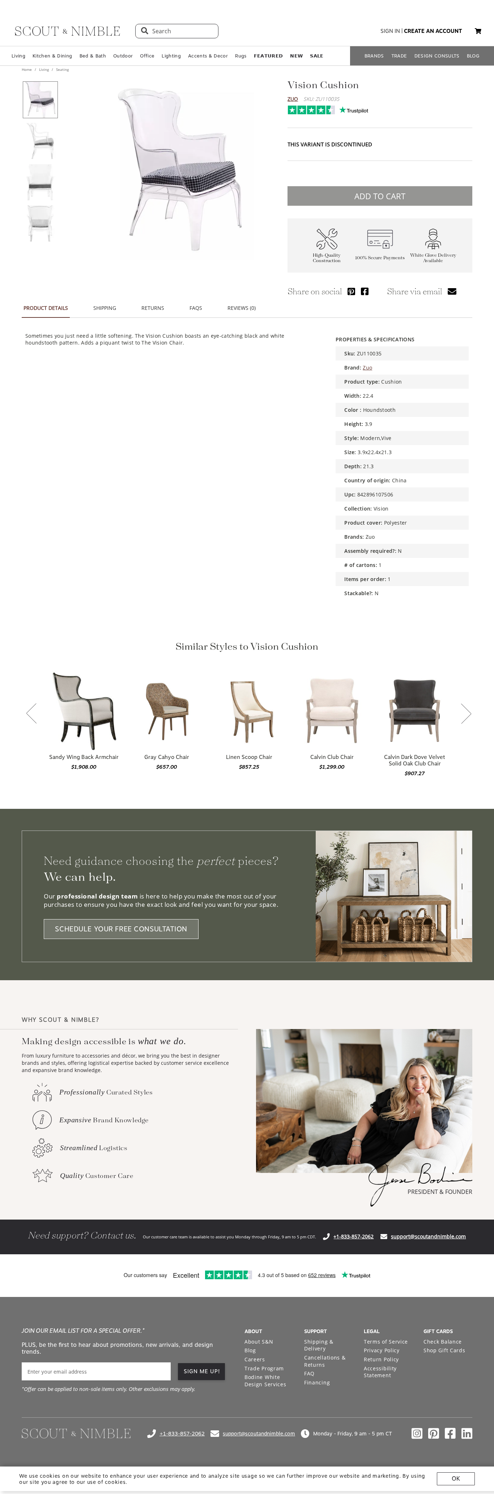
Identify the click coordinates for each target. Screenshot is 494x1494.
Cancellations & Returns (325, 1361)
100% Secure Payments (380, 258)
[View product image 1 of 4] (40, 100)
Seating (62, 69)
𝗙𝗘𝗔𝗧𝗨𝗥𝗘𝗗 (268, 56)
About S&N (258, 1341)
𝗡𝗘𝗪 (296, 56)
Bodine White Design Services (265, 1381)
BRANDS (374, 56)
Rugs (240, 56)
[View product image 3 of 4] (40, 182)
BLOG (473, 56)
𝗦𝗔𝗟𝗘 (316, 56)
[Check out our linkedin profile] (466, 1433)
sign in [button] (390, 31)
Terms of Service (386, 1341)
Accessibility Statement (380, 1372)
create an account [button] (433, 31)
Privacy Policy (382, 1350)
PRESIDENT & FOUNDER (440, 1192)
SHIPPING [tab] (104, 307)
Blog (250, 1350)
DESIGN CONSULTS (437, 56)
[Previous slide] (31, 714)
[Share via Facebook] (365, 291)
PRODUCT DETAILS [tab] (46, 307)
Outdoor (123, 56)
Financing (317, 1382)
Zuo (293, 98)
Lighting (171, 56)
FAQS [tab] (195, 307)
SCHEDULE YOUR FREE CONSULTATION (121, 929)
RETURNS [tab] (152, 307)
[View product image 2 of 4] (40, 141)
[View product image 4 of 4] (40, 223)
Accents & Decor (208, 56)
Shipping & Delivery (318, 1345)
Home (27, 69)
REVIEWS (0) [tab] (241, 307)
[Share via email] (452, 291)
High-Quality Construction (327, 258)
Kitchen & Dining (52, 56)
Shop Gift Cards (444, 1350)
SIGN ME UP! (202, 1371)
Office (147, 56)
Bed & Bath (93, 56)
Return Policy (381, 1359)
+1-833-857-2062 (353, 1236)
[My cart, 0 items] (478, 31)
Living (18, 56)
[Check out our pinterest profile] (433, 1433)
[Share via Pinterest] (351, 291)
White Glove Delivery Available (433, 258)
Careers (254, 1359)
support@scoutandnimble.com (428, 1236)
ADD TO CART (379, 196)
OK (456, 1478)
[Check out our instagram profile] (417, 1433)
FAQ (309, 1373)
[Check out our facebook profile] (450, 1433)
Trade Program (264, 1368)
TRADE (399, 56)
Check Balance (442, 1341)
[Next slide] (466, 714)
